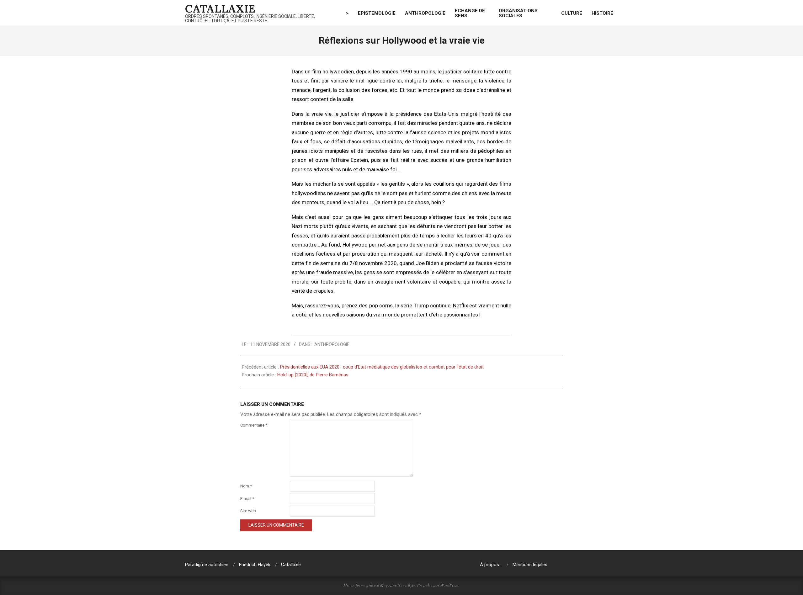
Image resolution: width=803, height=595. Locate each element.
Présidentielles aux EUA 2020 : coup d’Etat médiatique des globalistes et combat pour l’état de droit (382, 367)
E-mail (247, 498)
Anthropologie (331, 344)
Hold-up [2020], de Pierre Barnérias (312, 375)
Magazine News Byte (397, 585)
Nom (246, 486)
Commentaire (253, 425)
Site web (248, 510)
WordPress (449, 585)
